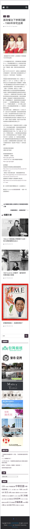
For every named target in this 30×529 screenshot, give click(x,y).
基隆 (22, 492)
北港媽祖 (24, 489)
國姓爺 (17, 492)
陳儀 (17, 505)
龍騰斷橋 (22, 505)
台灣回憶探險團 (16, 189)
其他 (8, 16)
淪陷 (5, 499)
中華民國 (19, 486)
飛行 (19, 505)
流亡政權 (24, 495)
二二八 (9, 489)
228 (3, 486)
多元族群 (25, 492)
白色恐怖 (16, 498)
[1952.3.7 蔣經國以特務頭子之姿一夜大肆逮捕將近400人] (15, 219)
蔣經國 (12, 502)
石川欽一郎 (23, 499)
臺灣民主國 (4, 502)
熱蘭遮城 (11, 499)
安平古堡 (7, 495)
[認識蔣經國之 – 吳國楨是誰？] (15, 285)
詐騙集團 (18, 502)
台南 (9, 492)
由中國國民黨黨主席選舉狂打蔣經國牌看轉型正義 (16, 205)
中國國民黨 (12, 486)
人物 (4, 16)
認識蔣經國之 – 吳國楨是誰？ (18, 210)
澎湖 (7, 499)
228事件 (7, 486)
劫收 (20, 489)
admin (16, 26)
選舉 (8, 505)
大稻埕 (3, 496)
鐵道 (10, 505)
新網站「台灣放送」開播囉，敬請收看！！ (12, 465)
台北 (6, 492)
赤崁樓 (24, 502)
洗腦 (19, 496)
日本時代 (16, 495)
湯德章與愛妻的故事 (6, 467)
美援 (27, 499)
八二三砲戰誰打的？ (6, 458)
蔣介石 (9, 502)
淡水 (3, 499)
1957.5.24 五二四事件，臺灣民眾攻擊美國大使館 (14, 274)
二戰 (12, 489)
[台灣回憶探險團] (3, 7)
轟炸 (5, 505)
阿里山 (14, 505)
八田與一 (17, 489)
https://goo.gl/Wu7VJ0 (8, 157)
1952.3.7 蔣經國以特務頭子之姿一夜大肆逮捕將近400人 (14, 240)
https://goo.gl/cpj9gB (8, 161)
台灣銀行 (13, 492)
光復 (14, 489)
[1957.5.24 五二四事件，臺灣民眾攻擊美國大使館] (15, 251)
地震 (20, 492)
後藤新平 (12, 496)
